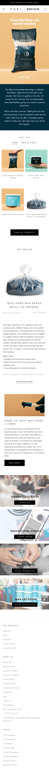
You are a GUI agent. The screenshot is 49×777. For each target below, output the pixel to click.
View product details (24, 381)
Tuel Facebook (9, 739)
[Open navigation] (3, 9)
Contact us (7, 701)
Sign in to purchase (10, 374)
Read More (14, 463)
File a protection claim (12, 709)
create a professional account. (32, 374)
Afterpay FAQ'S (9, 684)
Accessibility (8, 705)
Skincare (6, 631)
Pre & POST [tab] (29, 142)
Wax (5, 635)
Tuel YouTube (9, 748)
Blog (5, 696)
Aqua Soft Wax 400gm (13, 214)
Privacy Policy (9, 679)
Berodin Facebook (10, 756)
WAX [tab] (15, 142)
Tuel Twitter (8, 744)
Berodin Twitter (9, 761)
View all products (24, 232)
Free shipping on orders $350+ (24, 2)
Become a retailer (10, 671)
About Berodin (9, 666)
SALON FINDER (10, 648)
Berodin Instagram (10, 752)
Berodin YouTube (10, 765)
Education (7, 639)
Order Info (7, 692)
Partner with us (9, 644)
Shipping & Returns (11, 688)
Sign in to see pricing (11, 312)
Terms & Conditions (11, 675)
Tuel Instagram (9, 735)
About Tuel (7, 662)
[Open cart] (45, 9)
